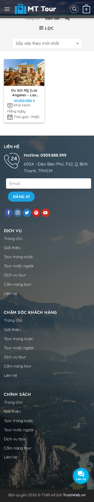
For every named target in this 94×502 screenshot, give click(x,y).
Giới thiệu (12, 247)
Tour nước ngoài (18, 265)
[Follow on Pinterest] (36, 212)
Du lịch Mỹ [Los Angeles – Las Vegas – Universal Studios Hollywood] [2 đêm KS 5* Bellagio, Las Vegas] (24, 92)
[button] (7, 9)
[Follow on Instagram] (18, 212)
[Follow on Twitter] (27, 212)
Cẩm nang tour (18, 284)
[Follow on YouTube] (45, 212)
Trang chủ (32, 19)
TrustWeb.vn (74, 495)
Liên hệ (10, 293)
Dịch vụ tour (15, 274)
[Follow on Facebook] (8, 212)
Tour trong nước (18, 256)
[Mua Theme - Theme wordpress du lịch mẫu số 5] (36, 9)
